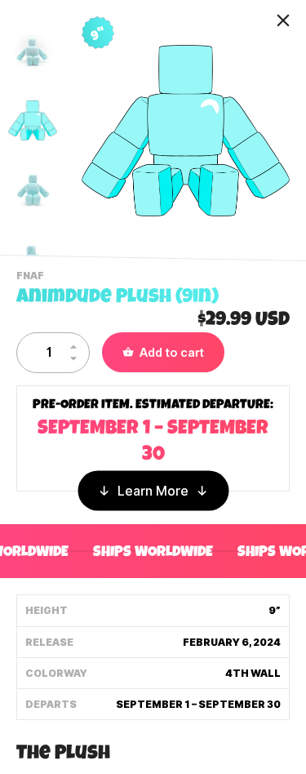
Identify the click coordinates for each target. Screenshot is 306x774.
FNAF (32, 278)
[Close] (283, 20)
